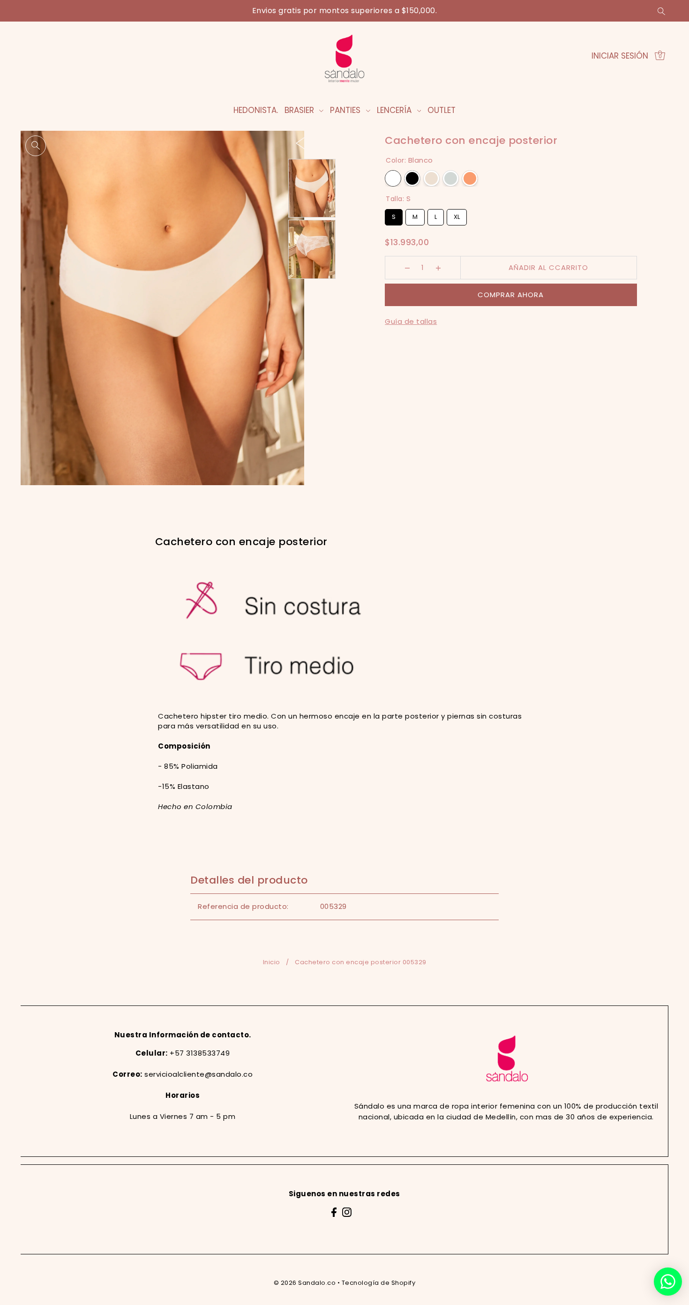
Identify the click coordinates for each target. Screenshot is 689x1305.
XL (456, 215)
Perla (431, 178)
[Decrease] (407, 267)
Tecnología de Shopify (379, 1282)
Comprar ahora (511, 295)
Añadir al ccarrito (548, 267)
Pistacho (450, 178)
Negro (412, 178)
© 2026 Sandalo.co (305, 1282)
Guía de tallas (411, 321)
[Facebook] (334, 1212)
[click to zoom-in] (35, 145)
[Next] (319, 143)
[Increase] (438, 267)
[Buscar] (661, 11)
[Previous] (300, 143)
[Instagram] (347, 1212)
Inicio (271, 962)
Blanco (393, 178)
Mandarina (470, 178)
